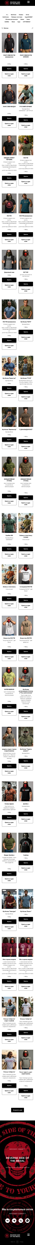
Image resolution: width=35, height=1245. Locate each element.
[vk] (7, 1220)
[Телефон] (21, 1220)
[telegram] (14, 1220)
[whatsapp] (27, 1220)
